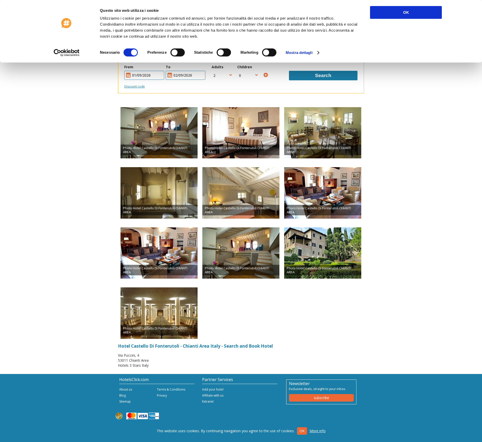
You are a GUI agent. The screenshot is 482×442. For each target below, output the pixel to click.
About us (125, 389)
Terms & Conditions (171, 389)
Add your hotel (212, 389)
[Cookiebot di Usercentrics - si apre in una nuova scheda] (67, 52)
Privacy (162, 395)
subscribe (321, 397)
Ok (302, 430)
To (168, 67)
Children (244, 67)
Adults (217, 67)
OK (406, 12)
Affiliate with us (212, 395)
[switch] (177, 52)
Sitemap (125, 401)
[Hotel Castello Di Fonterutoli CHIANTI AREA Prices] (159, 132)
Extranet (208, 401)
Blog (122, 395)
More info (318, 430)
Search (323, 75)
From (128, 67)
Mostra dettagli (299, 52)
